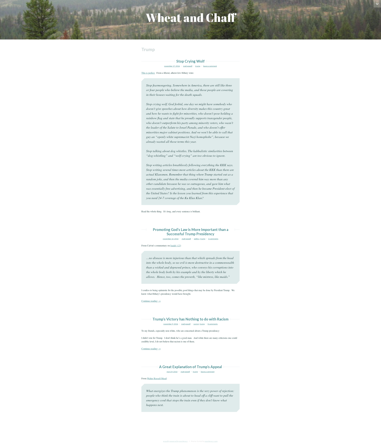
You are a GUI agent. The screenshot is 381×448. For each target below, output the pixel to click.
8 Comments (213, 324)
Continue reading (151, 300)
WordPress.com (211, 441)
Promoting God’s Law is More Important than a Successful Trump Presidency (190, 231)
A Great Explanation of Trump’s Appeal (190, 367)
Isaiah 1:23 (175, 245)
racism (196, 324)
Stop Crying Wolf (190, 61)
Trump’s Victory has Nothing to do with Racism (190, 319)
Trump (197, 66)
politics (197, 239)
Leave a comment (210, 66)
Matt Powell (187, 66)
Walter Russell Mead (157, 378)
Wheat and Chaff (191, 17)
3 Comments (213, 239)
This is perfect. (148, 72)
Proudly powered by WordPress (175, 441)
